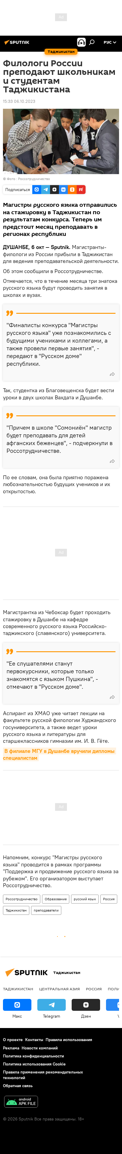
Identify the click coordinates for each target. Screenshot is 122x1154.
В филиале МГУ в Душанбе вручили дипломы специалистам (59, 754)
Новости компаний (40, 1048)
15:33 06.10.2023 (19, 101)
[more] (112, 374)
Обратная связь (18, 1085)
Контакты (34, 1039)
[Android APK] (21, 1102)
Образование (56, 899)
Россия (109, 899)
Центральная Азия (59, 988)
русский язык (85, 899)
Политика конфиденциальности (33, 1056)
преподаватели (46, 910)
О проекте (13, 1039)
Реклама (11, 1048)
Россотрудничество (22, 899)
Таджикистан (16, 910)
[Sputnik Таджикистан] (18, 44)
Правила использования (69, 1039)
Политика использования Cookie (34, 1064)
